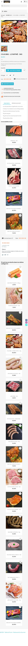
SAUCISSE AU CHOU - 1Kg (14, 441)
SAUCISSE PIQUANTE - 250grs (14, 283)
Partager (7, 75)
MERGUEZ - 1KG (14, 140)
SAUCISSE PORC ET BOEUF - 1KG (14, 554)
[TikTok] (26, 325)
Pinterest (13, 75)
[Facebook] (26, 320)
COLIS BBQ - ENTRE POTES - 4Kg (14, 351)
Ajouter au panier (13, 70)
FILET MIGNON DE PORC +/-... (14, 577)
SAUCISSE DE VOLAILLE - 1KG (14, 373)
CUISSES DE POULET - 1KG (14, 305)
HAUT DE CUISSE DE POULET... (14, 231)
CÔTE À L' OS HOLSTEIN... (14, 186)
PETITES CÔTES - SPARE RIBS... (14, 163)
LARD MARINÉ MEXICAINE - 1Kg (14, 600)
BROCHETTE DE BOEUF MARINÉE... (14, 208)
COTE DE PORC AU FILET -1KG (14, 486)
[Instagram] (26, 322)
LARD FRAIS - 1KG (14, 396)
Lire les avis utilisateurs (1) (21, 79)
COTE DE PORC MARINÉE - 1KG (14, 509)
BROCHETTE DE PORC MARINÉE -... (14, 328)
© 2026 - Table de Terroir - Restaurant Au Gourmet (12, 632)
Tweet (10, 75)
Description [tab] (7, 103)
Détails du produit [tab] (16, 103)
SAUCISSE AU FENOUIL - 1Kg (14, 532)
